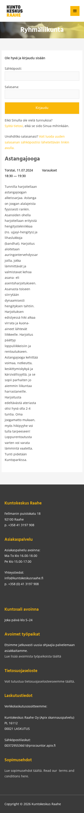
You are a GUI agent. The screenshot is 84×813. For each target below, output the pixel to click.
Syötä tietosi (14, 126)
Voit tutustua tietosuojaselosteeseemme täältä (39, 681)
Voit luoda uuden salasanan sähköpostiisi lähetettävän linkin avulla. (37, 142)
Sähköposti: (13, 68)
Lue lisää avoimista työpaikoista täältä (32, 656)
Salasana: (12, 87)
